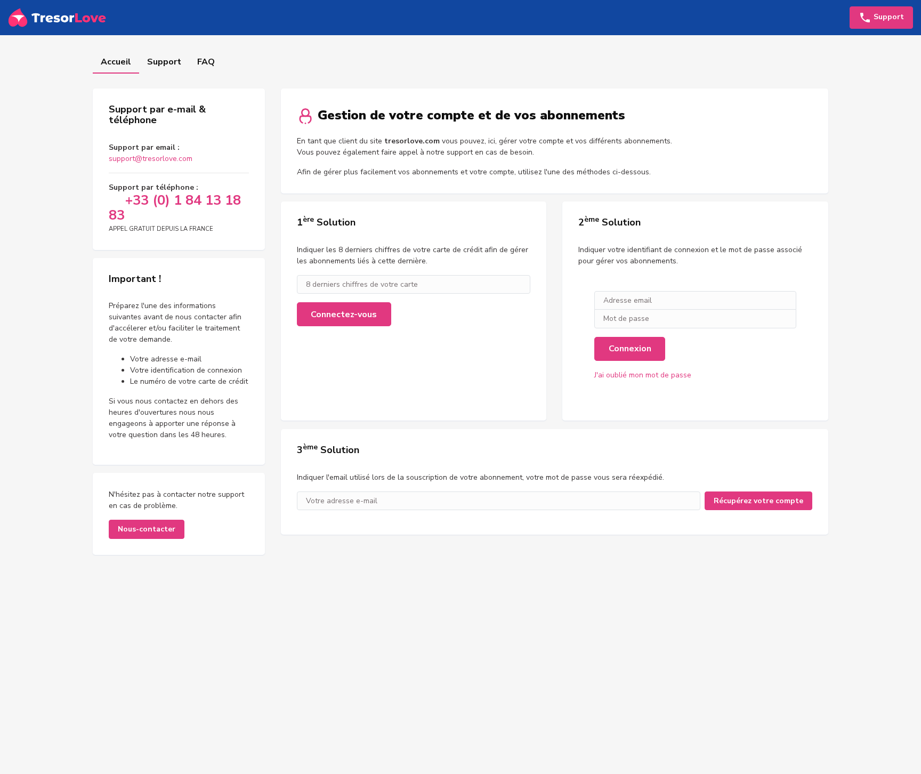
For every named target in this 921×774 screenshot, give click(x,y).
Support (164, 62)
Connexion (630, 348)
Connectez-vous (344, 314)
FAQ (206, 62)
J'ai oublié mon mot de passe (642, 375)
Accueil (116, 62)
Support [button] (887, 17)
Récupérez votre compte (758, 501)
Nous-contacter (146, 529)
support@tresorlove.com (150, 159)
